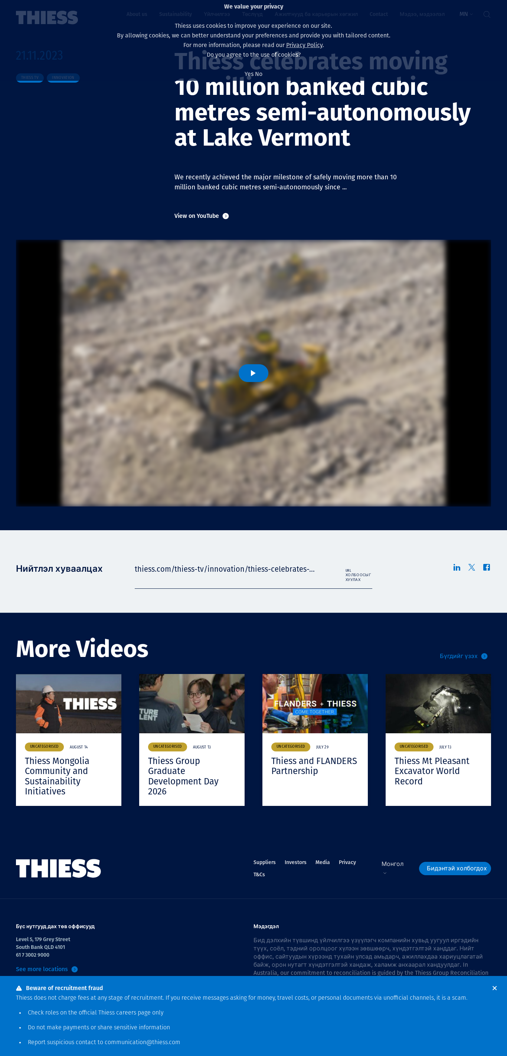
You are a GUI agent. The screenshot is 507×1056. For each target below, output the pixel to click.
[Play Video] (253, 373)
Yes (249, 73)
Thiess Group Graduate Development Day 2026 (183, 776)
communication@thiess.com (142, 1043)
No (258, 73)
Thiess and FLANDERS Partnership (314, 766)
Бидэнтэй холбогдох (457, 868)
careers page (133, 1013)
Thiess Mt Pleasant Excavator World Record (432, 771)
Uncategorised (44, 747)
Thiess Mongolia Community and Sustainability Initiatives (57, 776)
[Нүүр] (58, 868)
